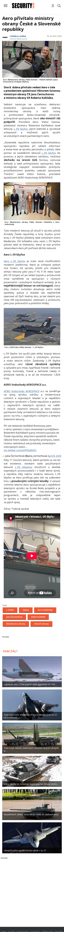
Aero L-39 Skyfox (14, 261)
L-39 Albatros (23, 467)
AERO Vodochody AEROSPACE (22, 391)
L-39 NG (10, 610)
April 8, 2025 (54, 456)
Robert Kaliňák (38, 616)
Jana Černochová (14, 616)
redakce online (18, 36)
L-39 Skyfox (21, 129)
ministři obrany (41, 623)
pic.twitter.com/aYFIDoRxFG (20, 450)
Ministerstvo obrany (15, 623)
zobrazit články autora (18, 39)
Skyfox (26, 610)
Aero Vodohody (45, 610)
